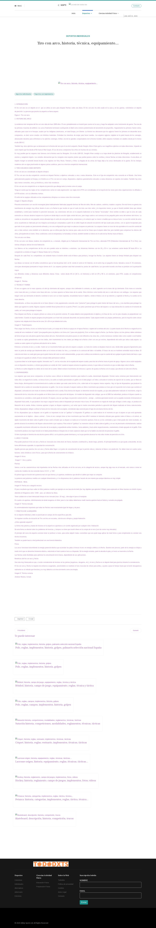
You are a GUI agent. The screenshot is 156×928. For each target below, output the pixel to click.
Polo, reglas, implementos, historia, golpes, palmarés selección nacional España (58, 647)
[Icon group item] (120, 864)
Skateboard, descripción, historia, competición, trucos (44, 818)
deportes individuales (23, 94)
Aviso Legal (62, 892)
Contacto (136, 6)
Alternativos (19, 888)
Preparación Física (43, 887)
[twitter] (122, 6)
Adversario (18, 892)
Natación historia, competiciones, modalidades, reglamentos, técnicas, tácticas (57, 723)
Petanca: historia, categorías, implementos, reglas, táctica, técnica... (52, 799)
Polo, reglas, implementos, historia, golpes (38, 666)
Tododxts (61, 880)
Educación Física (42, 883)
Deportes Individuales (78, 36)
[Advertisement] (78, 64)
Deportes (86, 13)
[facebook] (117, 6)
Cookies (61, 888)
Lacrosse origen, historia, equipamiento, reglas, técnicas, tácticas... (51, 761)
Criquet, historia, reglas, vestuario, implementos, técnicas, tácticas (51, 742)
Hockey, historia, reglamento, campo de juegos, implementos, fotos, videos (55, 780)
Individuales (19, 884)
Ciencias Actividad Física (108, 13)
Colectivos (18, 880)
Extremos (18, 896)
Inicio (73, 13)
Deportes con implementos (43, 94)
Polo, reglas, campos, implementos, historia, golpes (43, 704)
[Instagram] (126, 6)
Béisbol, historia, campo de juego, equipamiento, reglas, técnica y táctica (54, 685)
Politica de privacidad (65, 884)
